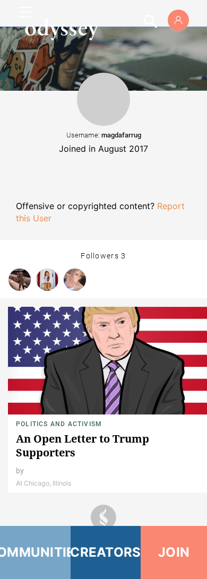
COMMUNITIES (35, 552)
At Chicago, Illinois (43, 483)
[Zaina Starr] (75, 280)
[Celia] (47, 280)
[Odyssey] (61, 29)
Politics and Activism (59, 424)
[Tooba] (19, 280)
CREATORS (106, 552)
